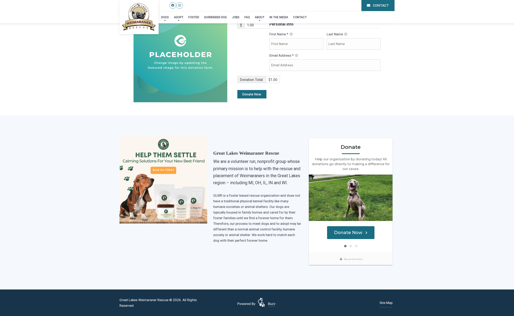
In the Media (278, 17)
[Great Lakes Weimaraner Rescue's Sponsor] (163, 179)
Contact (300, 17)
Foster (193, 17)
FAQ (247, 17)
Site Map (386, 303)
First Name (278, 34)
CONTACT (380, 5)
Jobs (235, 17)
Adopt (178, 17)
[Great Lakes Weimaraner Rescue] (139, 17)
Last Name (335, 34)
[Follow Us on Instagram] (179, 5)
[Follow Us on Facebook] (172, 5)
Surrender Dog (215, 17)
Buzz (271, 304)
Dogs (165, 17)
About (259, 17)
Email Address (281, 55)
